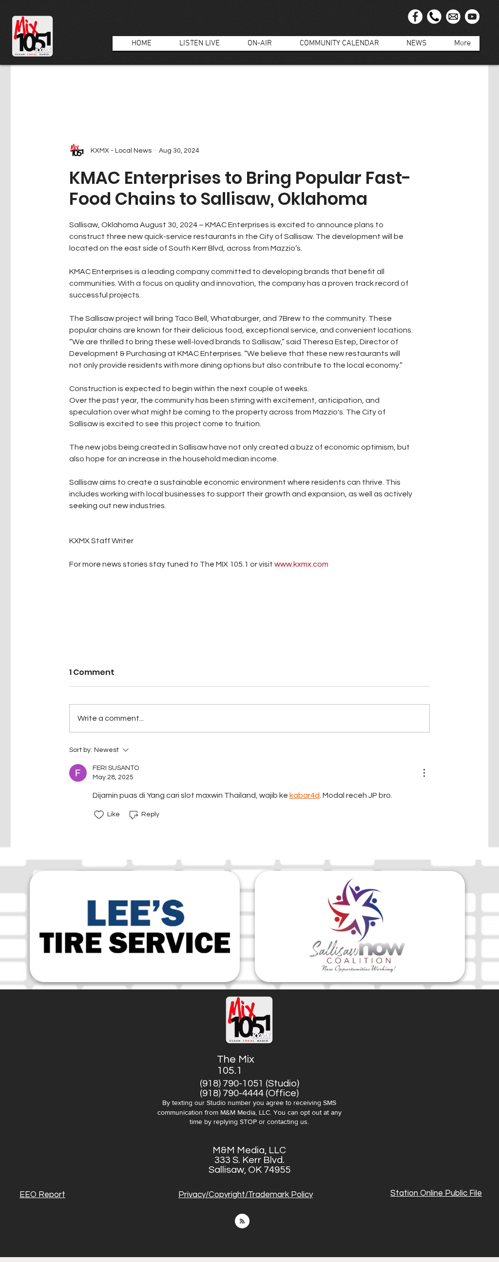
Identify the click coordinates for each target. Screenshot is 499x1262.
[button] (255, 43)
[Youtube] (472, 16)
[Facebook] (415, 16)
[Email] (453, 16)
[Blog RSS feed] (242, 1221)
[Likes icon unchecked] (99, 815)
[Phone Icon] (434, 16)
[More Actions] (424, 773)
